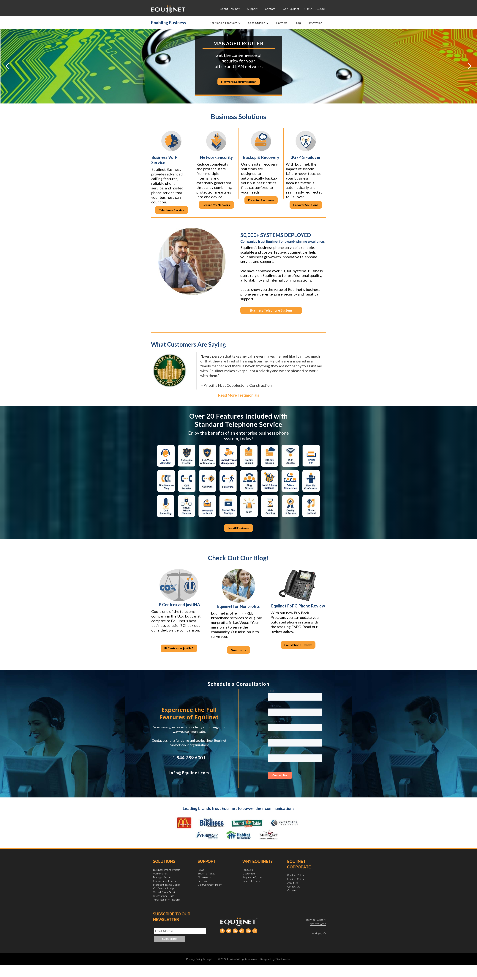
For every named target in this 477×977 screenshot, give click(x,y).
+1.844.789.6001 (314, 9)
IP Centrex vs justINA (178, 648)
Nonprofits (238, 650)
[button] (225, 22)
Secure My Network (216, 205)
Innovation (315, 23)
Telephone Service (171, 210)
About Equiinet (230, 9)
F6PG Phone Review (298, 645)
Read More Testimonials (238, 395)
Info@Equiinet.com (189, 772)
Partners (281, 23)
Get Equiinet (291, 9)
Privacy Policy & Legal (199, 959)
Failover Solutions (305, 205)
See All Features (238, 528)
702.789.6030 (318, 924)
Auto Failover (238, 84)
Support (252, 9)
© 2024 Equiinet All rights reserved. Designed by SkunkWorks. (254, 959)
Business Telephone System (268, 310)
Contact (270, 9)
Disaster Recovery (261, 200)
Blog (298, 23)
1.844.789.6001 (189, 757)
